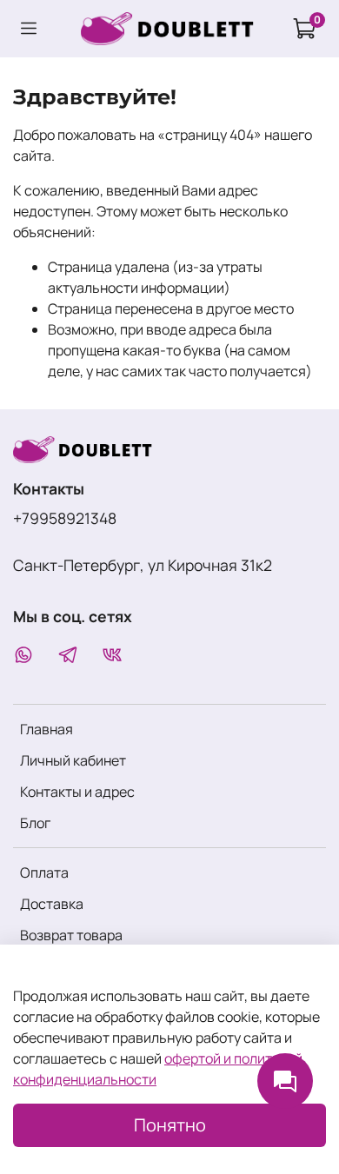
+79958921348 (64, 517)
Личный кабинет (73, 760)
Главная (46, 729)
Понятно (170, 1125)
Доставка (51, 903)
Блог (35, 822)
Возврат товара (71, 935)
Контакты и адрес (77, 791)
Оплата (44, 872)
